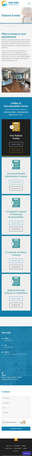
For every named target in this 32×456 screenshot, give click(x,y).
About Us (9, 445)
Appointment (18, 448)
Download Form (16, 150)
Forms (24, 445)
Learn (25, 448)
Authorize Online (16, 144)
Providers (17, 445)
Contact (16, 451)
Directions (8, 448)
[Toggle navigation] (29, 3)
